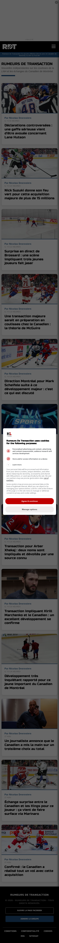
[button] (29, 465)
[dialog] (29, 471)
